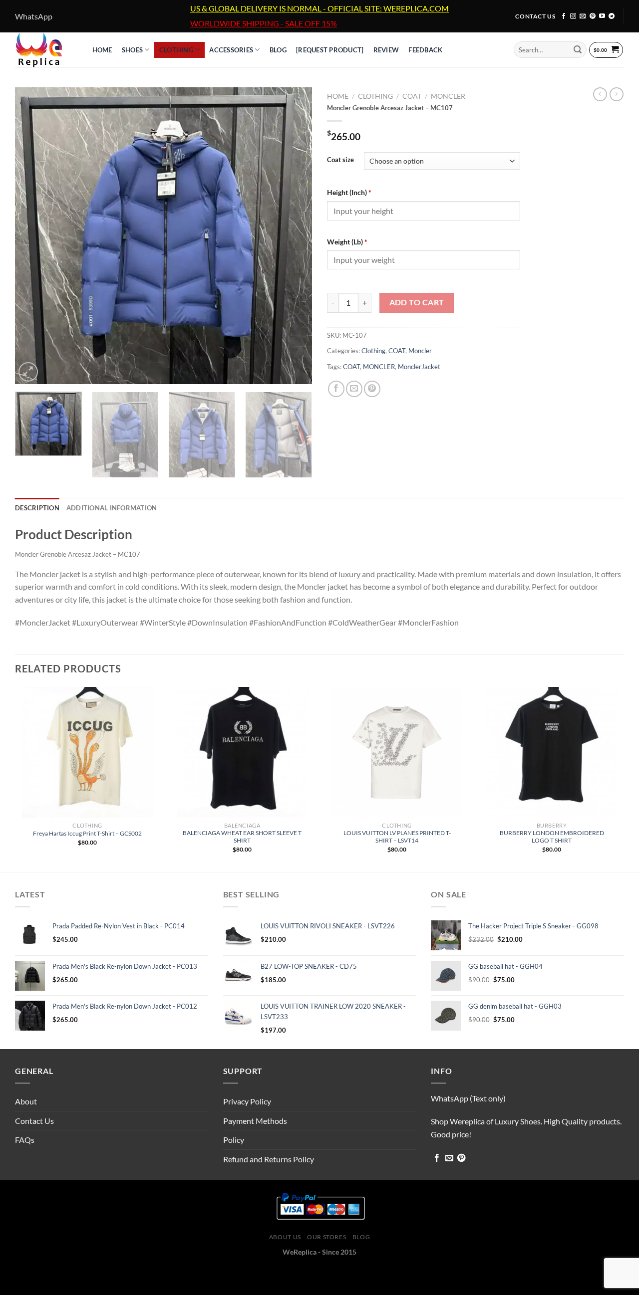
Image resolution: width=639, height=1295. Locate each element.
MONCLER (379, 367)
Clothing (176, 50)
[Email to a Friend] (354, 389)
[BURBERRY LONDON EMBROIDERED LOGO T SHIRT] (551, 752)
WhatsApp (33, 16)
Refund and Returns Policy (268, 1159)
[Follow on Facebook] (564, 16)
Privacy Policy (247, 1101)
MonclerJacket (419, 367)
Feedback (425, 50)
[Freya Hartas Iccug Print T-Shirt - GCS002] (87, 752)
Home (337, 96)
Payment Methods (255, 1120)
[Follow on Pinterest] (593, 16)
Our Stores (326, 1237)
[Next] (294, 235)
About (26, 1101)
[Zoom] (28, 372)
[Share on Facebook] (336, 389)
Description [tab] (37, 508)
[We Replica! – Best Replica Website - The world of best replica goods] (43, 49)
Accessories (231, 50)
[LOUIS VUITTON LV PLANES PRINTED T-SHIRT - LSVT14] (396, 752)
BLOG (278, 50)
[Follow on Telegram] (612, 16)
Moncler (448, 96)
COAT (411, 96)
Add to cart (416, 302)
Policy (233, 1139)
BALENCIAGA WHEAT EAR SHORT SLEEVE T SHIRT (242, 837)
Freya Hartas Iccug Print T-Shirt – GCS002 (87, 833)
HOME (102, 50)
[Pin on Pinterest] (372, 389)
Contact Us (34, 1120)
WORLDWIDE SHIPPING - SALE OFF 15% (263, 23)
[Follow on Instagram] (573, 16)
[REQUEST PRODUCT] (329, 50)
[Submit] (577, 49)
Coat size (340, 160)
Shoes (132, 50)
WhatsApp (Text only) (468, 1098)
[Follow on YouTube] (602, 16)
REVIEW (386, 50)
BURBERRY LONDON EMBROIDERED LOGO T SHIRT (552, 837)
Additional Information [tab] (111, 508)
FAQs (24, 1139)
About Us (285, 1237)
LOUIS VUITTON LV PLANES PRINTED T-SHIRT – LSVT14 (397, 837)
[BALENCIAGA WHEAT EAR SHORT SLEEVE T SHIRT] (242, 752)
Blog (361, 1237)
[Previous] (33, 235)
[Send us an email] (583, 16)
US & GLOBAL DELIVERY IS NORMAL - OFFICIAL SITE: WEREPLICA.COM (319, 8)
